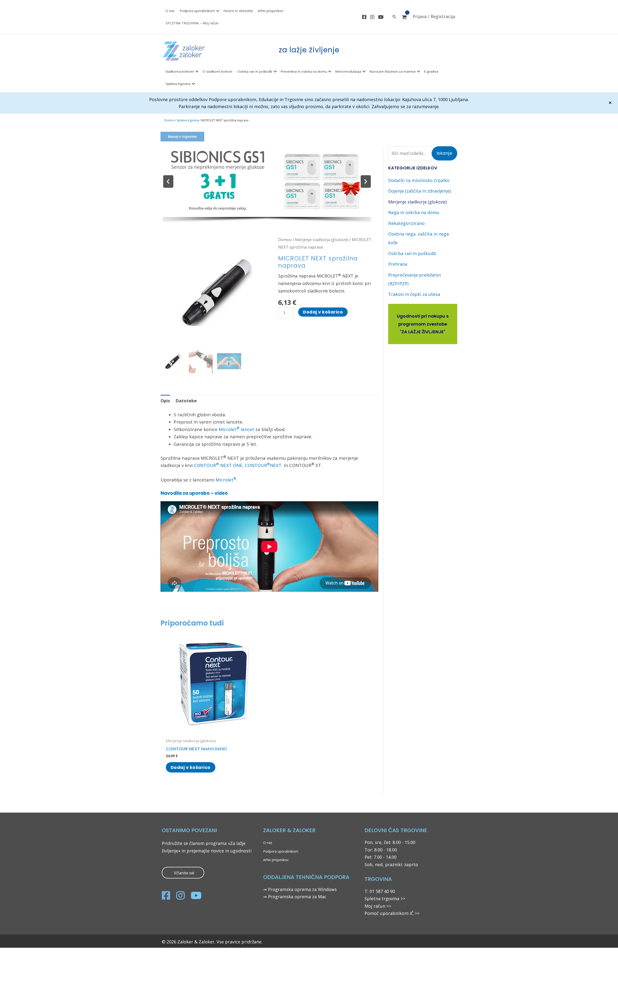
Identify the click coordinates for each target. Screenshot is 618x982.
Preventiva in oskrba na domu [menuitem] (304, 71)
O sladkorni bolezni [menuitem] (217, 71)
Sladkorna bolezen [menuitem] (179, 71)
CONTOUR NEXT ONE (218, 465)
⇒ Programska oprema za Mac (294, 896)
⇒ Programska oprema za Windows (300, 889)
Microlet (226, 480)
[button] (218, 11)
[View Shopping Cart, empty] (404, 17)
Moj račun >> (378, 906)
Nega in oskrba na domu (413, 212)
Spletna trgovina (188, 120)
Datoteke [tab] (186, 401)
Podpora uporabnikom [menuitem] (197, 10)
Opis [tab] (165, 401)
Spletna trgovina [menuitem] (178, 84)
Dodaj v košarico (323, 312)
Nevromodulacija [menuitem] (348, 71)
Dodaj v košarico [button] (191, 767)
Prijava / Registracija (434, 16)
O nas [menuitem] (170, 10)
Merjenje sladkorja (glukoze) (321, 239)
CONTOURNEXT (264, 465)
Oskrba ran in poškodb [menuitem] (254, 71)
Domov (169, 120)
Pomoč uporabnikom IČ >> (392, 913)
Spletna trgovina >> (385, 898)
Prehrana (397, 264)
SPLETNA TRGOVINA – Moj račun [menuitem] (192, 23)
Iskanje (444, 153)
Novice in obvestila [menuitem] (238, 10)
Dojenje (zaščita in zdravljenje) (419, 191)
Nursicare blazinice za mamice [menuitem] (393, 71)
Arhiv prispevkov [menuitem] (270, 10)
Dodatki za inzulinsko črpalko (418, 180)
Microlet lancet (236, 429)
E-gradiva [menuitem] (431, 71)
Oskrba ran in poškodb (412, 253)
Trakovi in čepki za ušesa (414, 294)
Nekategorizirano (406, 223)
